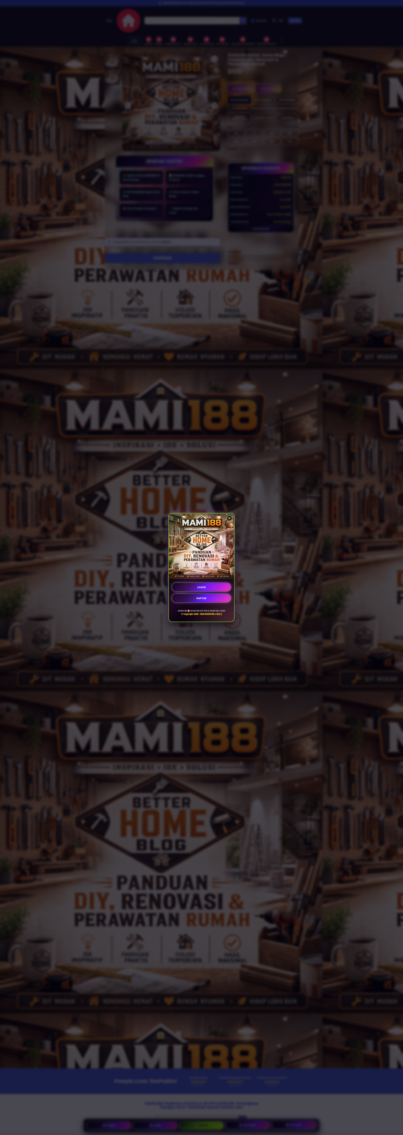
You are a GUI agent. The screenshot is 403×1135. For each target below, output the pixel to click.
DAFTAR (201, 598)
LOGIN (201, 587)
